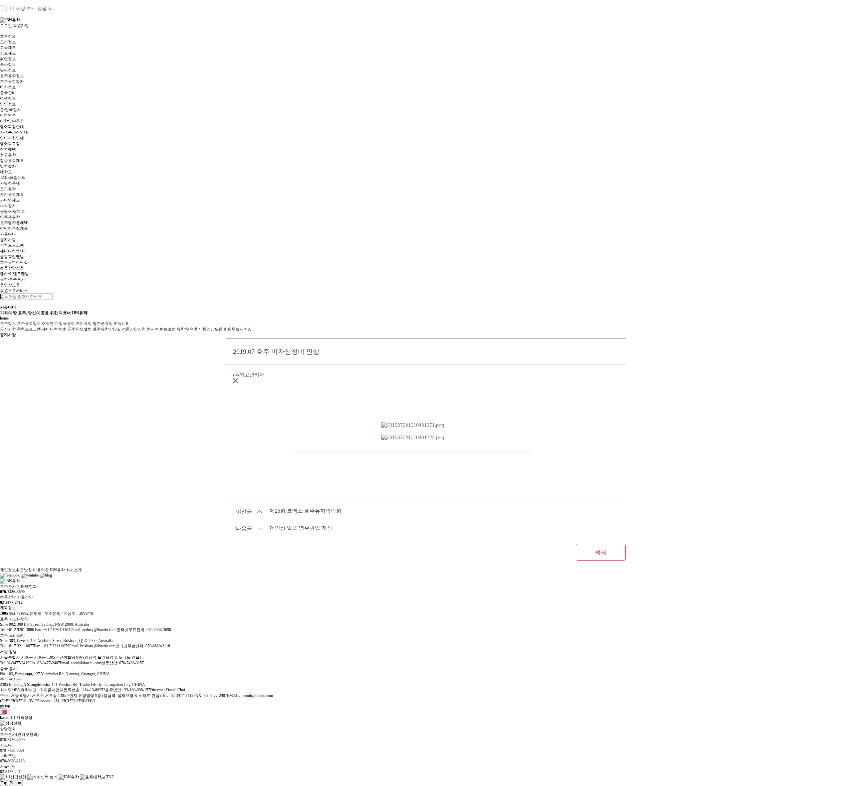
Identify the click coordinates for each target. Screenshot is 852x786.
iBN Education (38, 701)
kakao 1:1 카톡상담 (16, 717)
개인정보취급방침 (16, 570)
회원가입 (21, 25)
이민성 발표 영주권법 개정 (301, 528)
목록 (601, 552)
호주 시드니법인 (14, 619)
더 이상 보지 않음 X (30, 8)
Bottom (16, 783)
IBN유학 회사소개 (66, 570)
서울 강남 (8, 651)
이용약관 (41, 570)
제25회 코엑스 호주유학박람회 (305, 511)
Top (4, 783)
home (4, 318)
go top (5, 706)
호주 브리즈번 (12, 635)
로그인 (6, 25)
